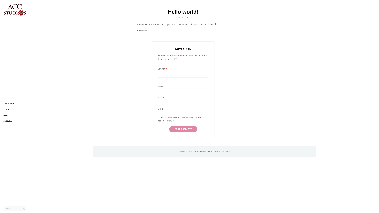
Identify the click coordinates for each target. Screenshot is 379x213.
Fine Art (6, 109)
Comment (162, 69)
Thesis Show (8, 104)
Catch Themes (225, 151)
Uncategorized (143, 30)
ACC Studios (195, 151)
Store (5, 115)
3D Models (7, 121)
